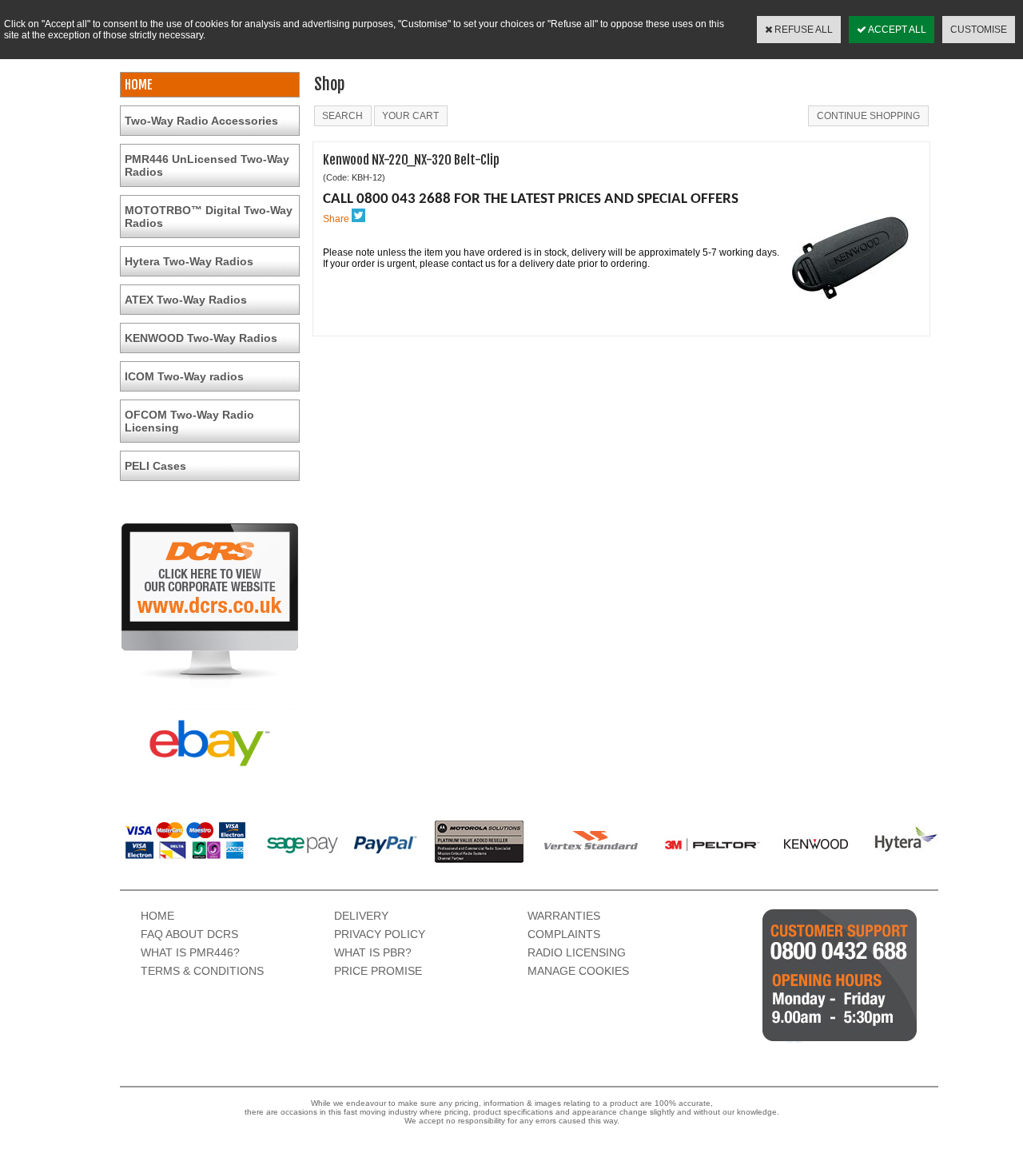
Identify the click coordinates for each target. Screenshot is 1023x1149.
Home (157, 915)
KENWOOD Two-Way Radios (201, 338)
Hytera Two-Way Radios (189, 261)
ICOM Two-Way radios (184, 376)
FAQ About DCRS (189, 934)
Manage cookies (578, 970)
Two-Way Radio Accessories (201, 120)
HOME (139, 85)
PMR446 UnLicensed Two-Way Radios (207, 165)
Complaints (563, 934)
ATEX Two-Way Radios (186, 299)
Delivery (361, 915)
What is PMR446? (190, 952)
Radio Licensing (576, 952)
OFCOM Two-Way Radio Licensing (189, 421)
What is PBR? (373, 952)
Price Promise (378, 970)
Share (336, 219)
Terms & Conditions (202, 970)
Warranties (563, 915)
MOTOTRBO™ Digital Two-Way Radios (209, 216)
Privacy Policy (379, 934)
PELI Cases (155, 465)
